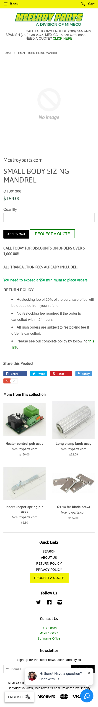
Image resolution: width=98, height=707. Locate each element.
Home (7, 53)
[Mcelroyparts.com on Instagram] (59, 603)
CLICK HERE (62, 38)
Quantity (10, 209)
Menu (13, 3)
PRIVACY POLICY (49, 569)
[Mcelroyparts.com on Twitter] (38, 603)
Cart (91, 3)
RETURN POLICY (49, 563)
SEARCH (49, 551)
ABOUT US (49, 557)
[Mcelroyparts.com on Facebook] (49, 603)
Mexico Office (49, 633)
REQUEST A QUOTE (52, 233)
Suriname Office (49, 638)
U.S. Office (49, 627)
